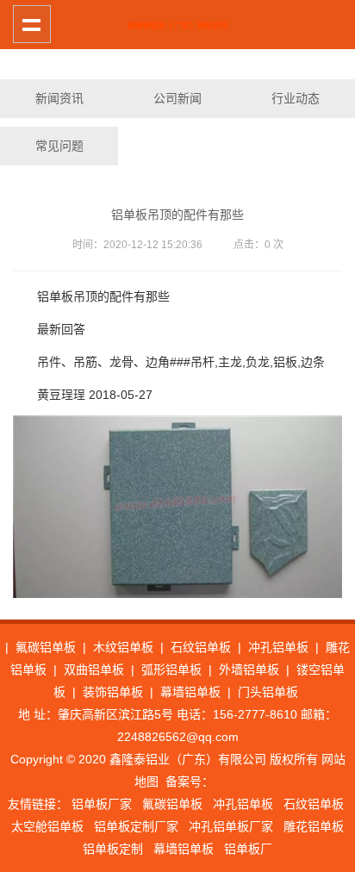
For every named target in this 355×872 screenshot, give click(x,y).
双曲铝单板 (94, 669)
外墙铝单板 (249, 669)
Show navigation (32, 24)
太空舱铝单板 (47, 826)
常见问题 (59, 146)
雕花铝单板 (313, 826)
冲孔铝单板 (278, 647)
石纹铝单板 (201, 647)
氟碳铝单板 (46, 647)
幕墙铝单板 (190, 692)
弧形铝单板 (171, 669)
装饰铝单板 (113, 692)
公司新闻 (177, 98)
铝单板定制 (113, 849)
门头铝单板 (268, 692)
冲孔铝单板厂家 (231, 826)
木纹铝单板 (123, 647)
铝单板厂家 (102, 804)
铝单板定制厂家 (136, 826)
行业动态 (295, 98)
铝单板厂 (248, 849)
